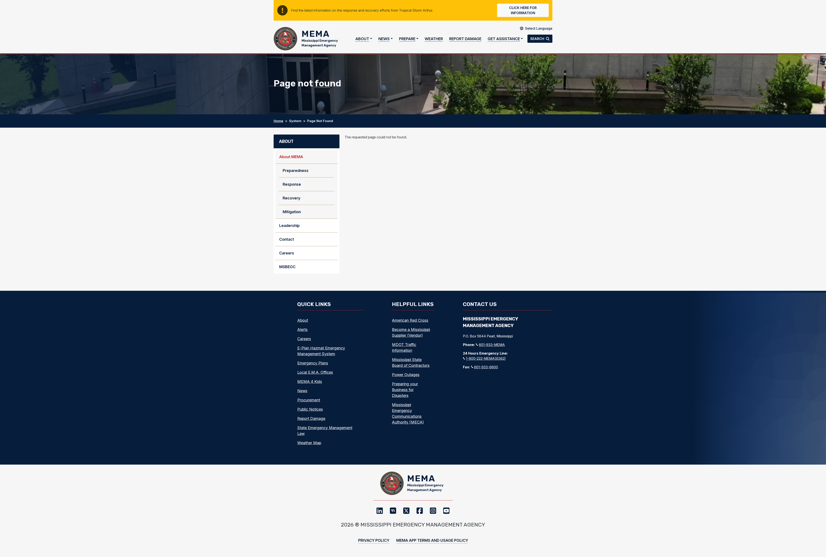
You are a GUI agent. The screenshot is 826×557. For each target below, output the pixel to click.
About (362, 39)
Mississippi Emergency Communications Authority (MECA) (408, 413)
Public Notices (310, 409)
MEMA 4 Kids (309, 381)
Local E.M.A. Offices (315, 372)
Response (292, 184)
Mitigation (292, 212)
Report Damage (465, 39)
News (384, 39)
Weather (434, 39)
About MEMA (291, 157)
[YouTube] (446, 510)
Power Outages (405, 374)
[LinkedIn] (379, 510)
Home (278, 121)
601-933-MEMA (492, 345)
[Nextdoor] (393, 510)
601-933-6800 (486, 367)
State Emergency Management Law (324, 430)
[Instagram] (433, 510)
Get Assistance (504, 39)
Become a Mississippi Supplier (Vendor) (411, 332)
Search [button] (537, 39)
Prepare (407, 39)
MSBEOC (287, 267)
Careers (286, 253)
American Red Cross (410, 320)
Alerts (302, 329)
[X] (406, 510)
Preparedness (295, 170)
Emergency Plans (312, 363)
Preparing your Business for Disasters (405, 390)
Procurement (308, 400)
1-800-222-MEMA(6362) (486, 358)
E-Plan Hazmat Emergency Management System (321, 351)
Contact (286, 239)
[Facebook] (419, 510)
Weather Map (309, 443)
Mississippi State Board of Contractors (411, 362)
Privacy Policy (373, 540)
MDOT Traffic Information (404, 347)
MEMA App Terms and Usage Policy (432, 540)
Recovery (291, 198)
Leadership (289, 225)
